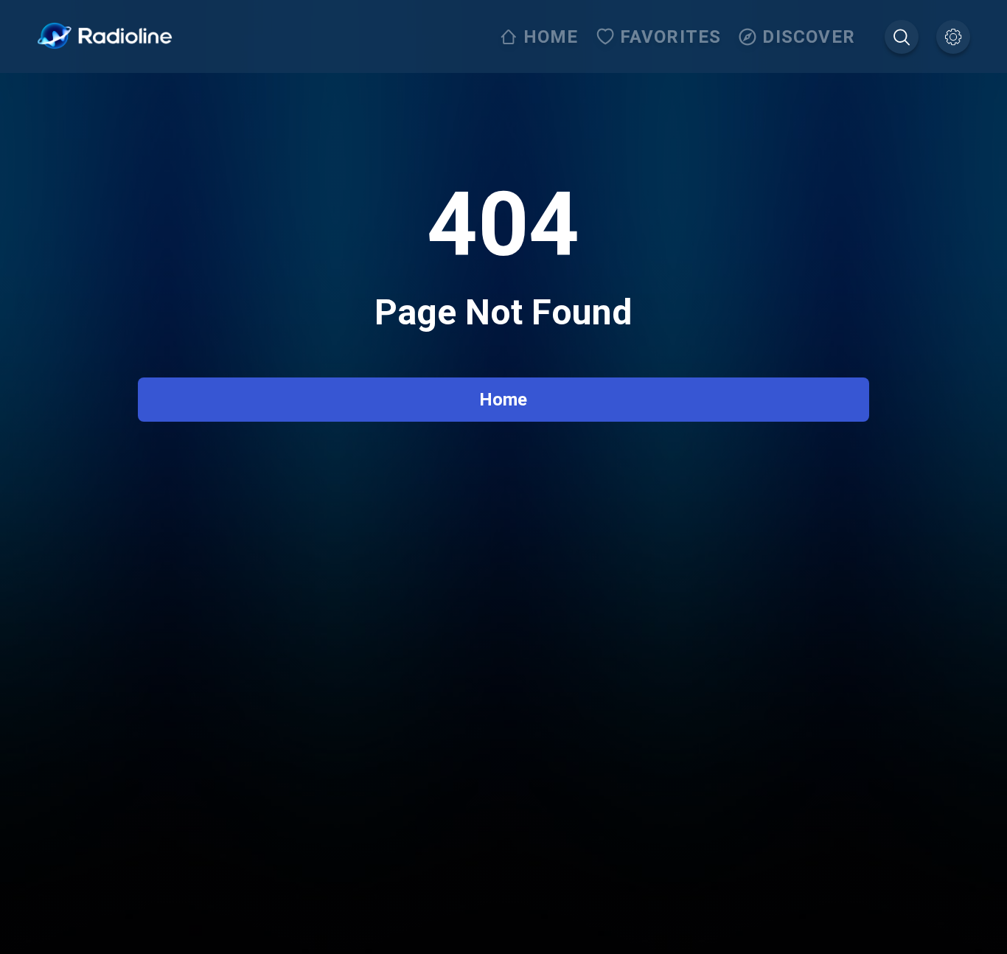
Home (503, 399)
